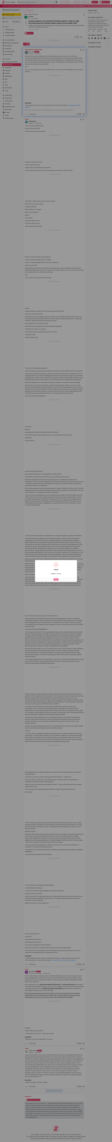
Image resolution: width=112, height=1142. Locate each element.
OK (56, 579)
